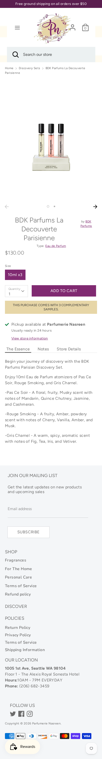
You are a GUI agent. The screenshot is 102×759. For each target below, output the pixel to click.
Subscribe (28, 532)
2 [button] (54, 206)
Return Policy (17, 627)
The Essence (18, 349)
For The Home (18, 569)
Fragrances (15, 560)
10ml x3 (15, 274)
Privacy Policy (18, 635)
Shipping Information (25, 650)
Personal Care (18, 577)
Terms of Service (21, 586)
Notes (43, 349)
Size (8, 266)
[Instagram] (30, 714)
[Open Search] (15, 54)
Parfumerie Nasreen (46, 723)
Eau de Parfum (55, 246)
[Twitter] (13, 714)
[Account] (72, 25)
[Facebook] (21, 714)
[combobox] (16, 291)
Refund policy (18, 594)
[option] (51, 140)
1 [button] (48, 206)
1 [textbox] (9, 294)
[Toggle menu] (17, 27)
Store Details (69, 349)
